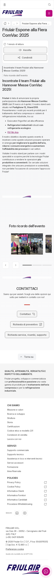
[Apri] (49, 13)
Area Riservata (14, 471)
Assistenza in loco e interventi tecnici (24, 458)
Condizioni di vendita (17, 435)
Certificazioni (13, 426)
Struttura (11, 418)
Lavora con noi (14, 439)
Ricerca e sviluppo (16, 414)
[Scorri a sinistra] (5, 265)
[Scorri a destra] (15, 265)
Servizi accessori (15, 463)
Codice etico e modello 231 (20, 430)
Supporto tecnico (15, 454)
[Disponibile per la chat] (46, 571)
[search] (49, 4)
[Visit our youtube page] (25, 513)
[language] (4, 4)
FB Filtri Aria (12, 132)
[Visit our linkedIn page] (17, 513)
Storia (10, 422)
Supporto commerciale (18, 450)
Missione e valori (15, 409)
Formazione (12, 467)
